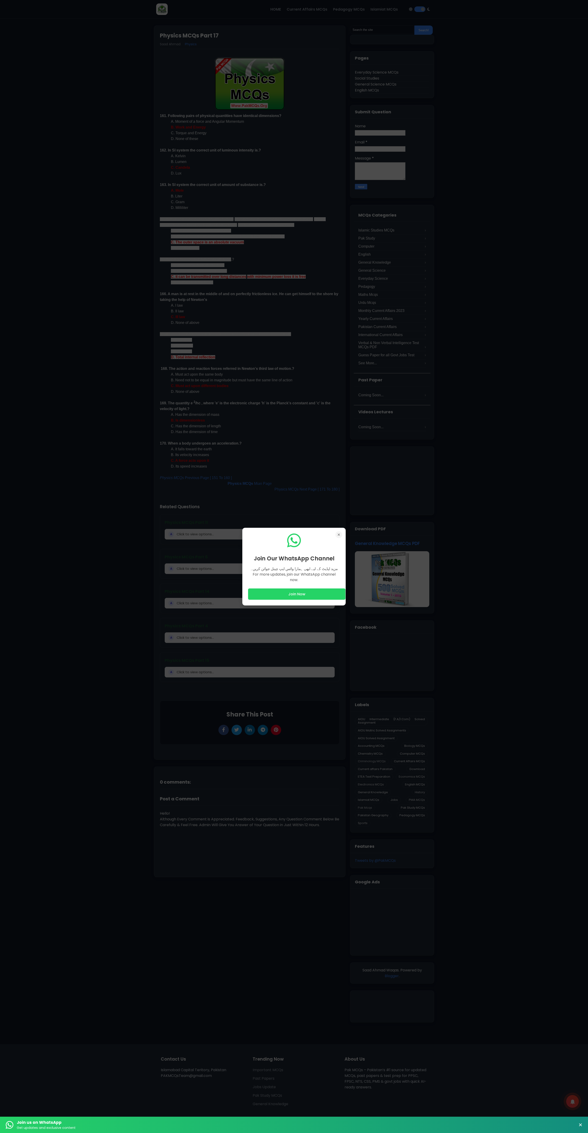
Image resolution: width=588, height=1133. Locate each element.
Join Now (296, 594)
